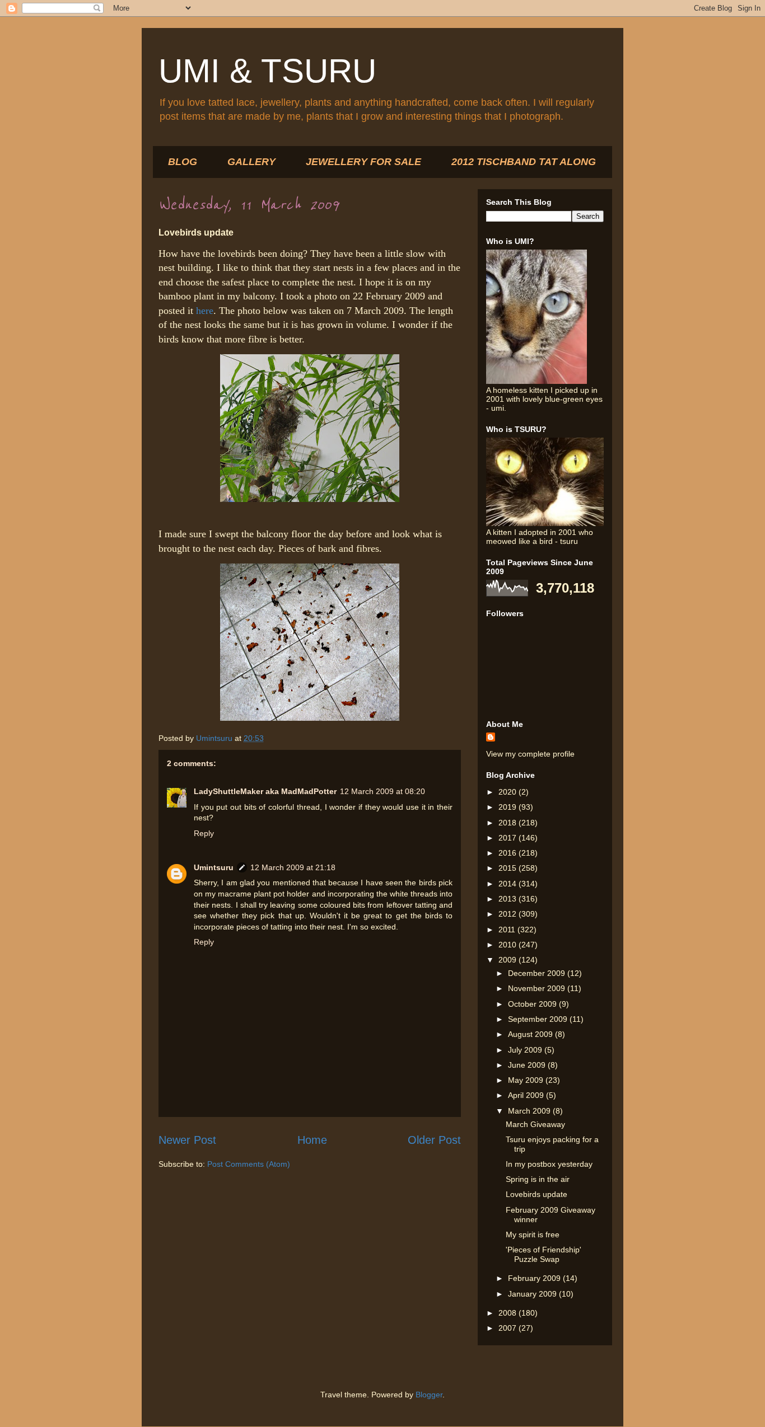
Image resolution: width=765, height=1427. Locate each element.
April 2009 (527, 1095)
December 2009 (537, 973)
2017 (508, 837)
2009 (508, 959)
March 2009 (530, 1110)
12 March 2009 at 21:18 (292, 867)
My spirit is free (532, 1234)
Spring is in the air (538, 1179)
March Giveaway (535, 1124)
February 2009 (535, 1278)
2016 (508, 852)
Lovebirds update (536, 1194)
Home (312, 1140)
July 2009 (526, 1049)
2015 (508, 867)
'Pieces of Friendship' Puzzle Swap (543, 1254)
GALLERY (251, 161)
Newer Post (187, 1140)
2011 (507, 929)
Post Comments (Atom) (248, 1164)
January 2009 (533, 1293)
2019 (508, 806)
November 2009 (537, 988)
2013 (508, 898)
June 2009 (528, 1064)
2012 (508, 913)
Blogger (429, 1394)
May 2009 (526, 1080)
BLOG (182, 161)
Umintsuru (214, 867)
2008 (508, 1312)
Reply (204, 833)
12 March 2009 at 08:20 (382, 791)
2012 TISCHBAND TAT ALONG (523, 161)
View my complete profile (530, 753)
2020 (508, 791)
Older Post (434, 1140)
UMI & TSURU (267, 71)
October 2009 (533, 1003)
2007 (508, 1327)
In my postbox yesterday (549, 1164)
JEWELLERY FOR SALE (363, 161)
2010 (508, 944)
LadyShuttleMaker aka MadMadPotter (265, 791)
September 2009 (539, 1019)
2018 (508, 822)
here (204, 310)
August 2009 (531, 1034)
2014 (508, 883)
